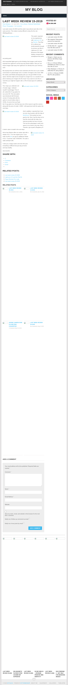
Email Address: (9, 496)
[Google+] (55, 98)
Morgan (50, 57)
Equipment (43, 683)
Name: (7, 489)
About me (34, 683)
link (11, 136)
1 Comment (11, 328)
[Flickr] (51, 98)
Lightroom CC (38, 40)
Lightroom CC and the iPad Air (13, 177)
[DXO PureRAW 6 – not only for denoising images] (60, 604)
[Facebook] (47, 98)
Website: (7, 504)
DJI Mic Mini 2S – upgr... (8, 4)
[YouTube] (47, 102)
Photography (10, 26)
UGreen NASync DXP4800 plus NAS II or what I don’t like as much (56, 64)
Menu (5, 15)
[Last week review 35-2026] (7, 604)
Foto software (23, 24)
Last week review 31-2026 (55, 50)
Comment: (8, 472)
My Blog (34, 9)
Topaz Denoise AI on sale (12, 179)
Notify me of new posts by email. (14, 523)
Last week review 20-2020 (12, 175)
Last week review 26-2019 (12, 181)
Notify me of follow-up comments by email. (17, 519)
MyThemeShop (25, 683)
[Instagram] (59, 98)
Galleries (52, 683)
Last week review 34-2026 (55, 1)
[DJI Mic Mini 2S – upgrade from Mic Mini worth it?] (39, 604)
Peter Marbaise (6, 24)
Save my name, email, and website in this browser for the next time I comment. (22, 514)
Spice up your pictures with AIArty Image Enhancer (55, 58)
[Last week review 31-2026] (50, 604)
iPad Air (35, 42)
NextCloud (26, 115)
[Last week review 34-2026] (28, 604)
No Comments (18, 26)
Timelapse (61, 683)
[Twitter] (63, 98)
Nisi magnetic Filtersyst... (38, 1)
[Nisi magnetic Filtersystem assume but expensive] (18, 604)
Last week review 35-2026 (20, 1)
